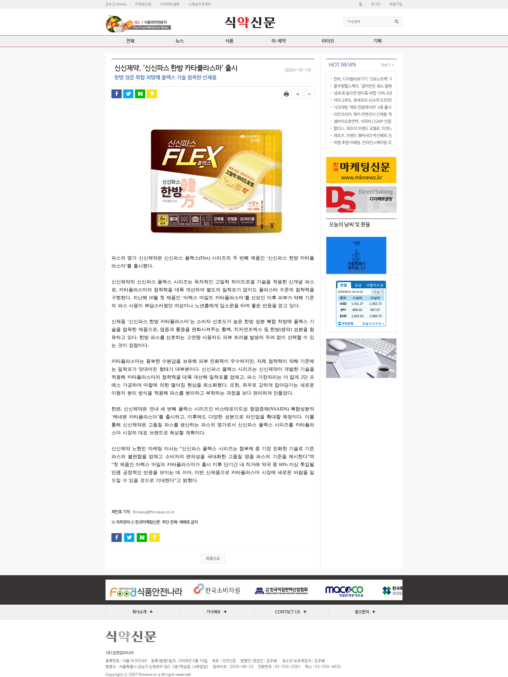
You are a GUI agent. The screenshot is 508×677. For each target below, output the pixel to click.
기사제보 (216, 612)
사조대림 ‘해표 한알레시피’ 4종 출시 (362, 107)
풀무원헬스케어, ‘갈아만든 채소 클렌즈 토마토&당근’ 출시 (380, 86)
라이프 (328, 41)
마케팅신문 (143, 4)
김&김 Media (116, 4)
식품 (229, 41)
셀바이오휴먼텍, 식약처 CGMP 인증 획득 (366, 121)
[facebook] (116, 93)
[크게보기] (298, 94)
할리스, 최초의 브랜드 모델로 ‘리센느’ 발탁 (368, 128)
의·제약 (278, 41)
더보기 (386, 65)
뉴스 (180, 41)
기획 (377, 41)
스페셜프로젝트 (199, 4)
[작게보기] (309, 94)
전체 (130, 41)
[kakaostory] (152, 93)
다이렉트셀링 (170, 4)
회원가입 (396, 4)
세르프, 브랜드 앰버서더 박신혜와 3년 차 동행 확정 (374, 135)
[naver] (140, 93)
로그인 (376, 4)
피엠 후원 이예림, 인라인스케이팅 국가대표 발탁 (372, 142)
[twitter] (128, 93)
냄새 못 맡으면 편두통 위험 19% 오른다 (365, 93)
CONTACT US (291, 612)
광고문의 (365, 612)
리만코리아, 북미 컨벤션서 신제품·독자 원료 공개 (373, 114)
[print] (286, 94)
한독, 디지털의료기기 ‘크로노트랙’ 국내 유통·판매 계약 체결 (381, 79)
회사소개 (142, 612)
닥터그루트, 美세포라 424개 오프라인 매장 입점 (372, 100)
